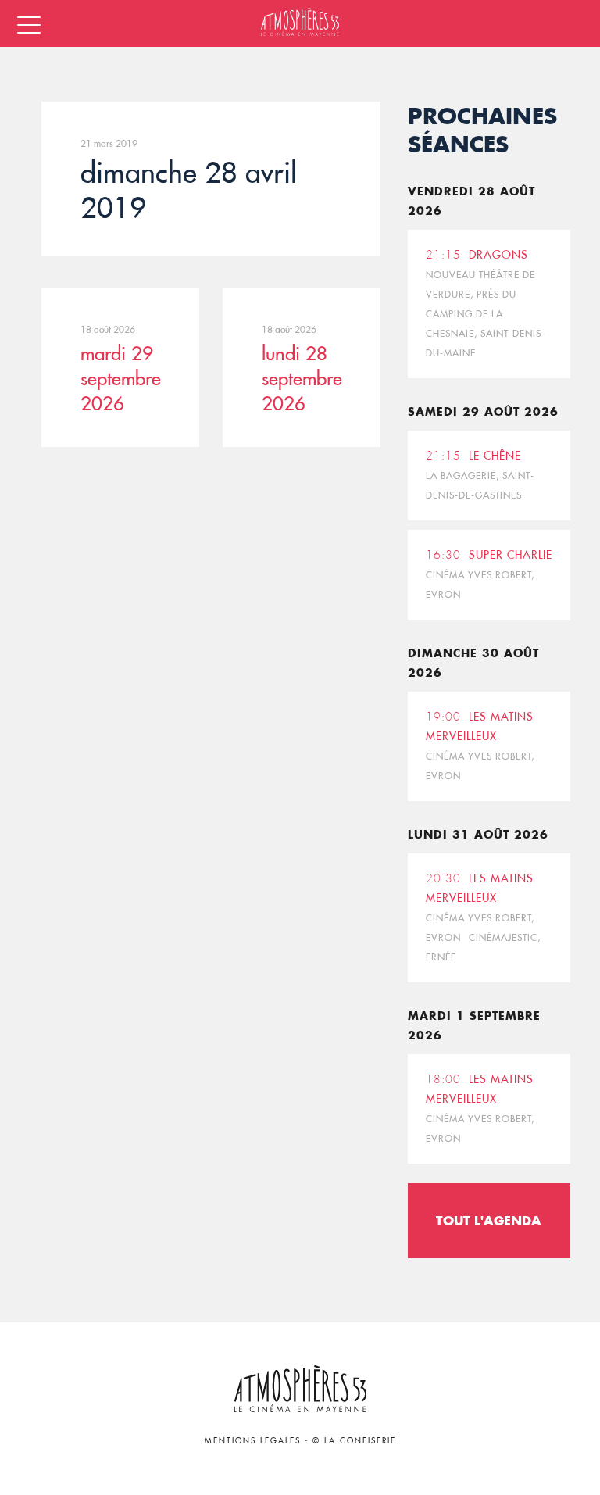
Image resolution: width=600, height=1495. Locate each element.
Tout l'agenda (488, 1220)
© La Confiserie (354, 1441)
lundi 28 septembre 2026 (302, 378)
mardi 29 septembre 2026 (120, 378)
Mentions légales (253, 1441)
